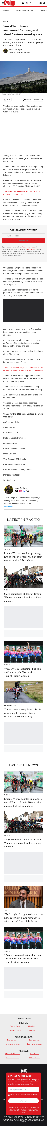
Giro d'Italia (31, 1026)
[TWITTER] (17, 490)
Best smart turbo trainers (12, 1044)
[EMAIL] (28, 490)
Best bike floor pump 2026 (24, 10)
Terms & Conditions (21, 1110)
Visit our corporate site (31, 1117)
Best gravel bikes (34, 1040)
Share (8, 99)
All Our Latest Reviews (12, 1054)
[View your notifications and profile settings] (23, 3)
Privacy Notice (30, 249)
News (28, 52)
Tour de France (15, 1026)
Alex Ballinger (16, 50)
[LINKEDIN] (24, 490)
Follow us (28, 99)
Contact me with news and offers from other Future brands (23, 1095)
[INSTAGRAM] (21, 490)
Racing (5, 21)
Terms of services (28, 247)
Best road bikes (12, 1040)
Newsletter (39, 99)
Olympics (32, 1030)
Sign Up (23, 1101)
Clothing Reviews (34, 1058)
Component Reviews (12, 1058)
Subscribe (33, 3)
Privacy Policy (31, 1109)
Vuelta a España (15, 1030)
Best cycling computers (34, 1044)
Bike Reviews (34, 1054)
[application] (23, 310)
